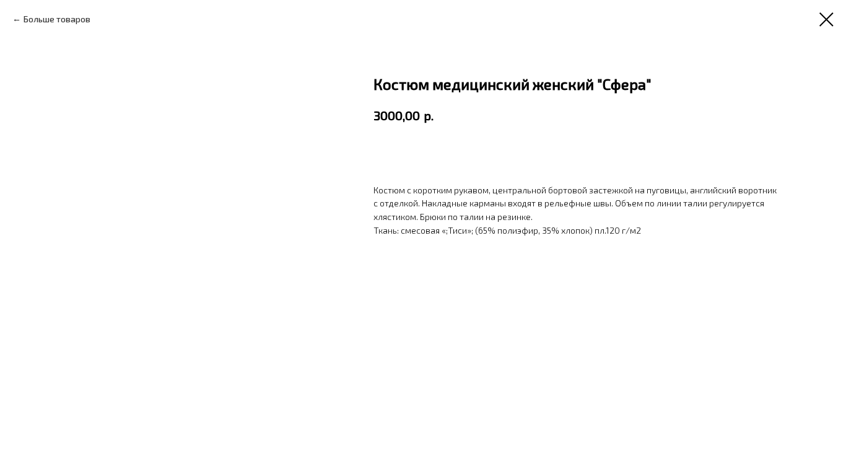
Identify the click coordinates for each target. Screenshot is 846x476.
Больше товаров (57, 19)
